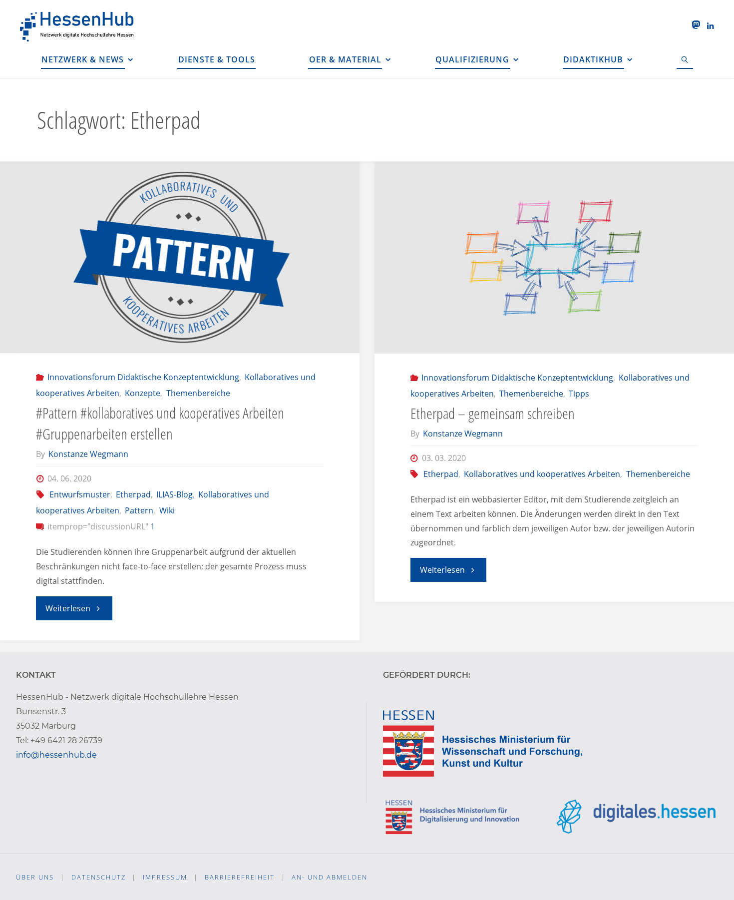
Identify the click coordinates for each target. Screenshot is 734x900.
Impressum (165, 877)
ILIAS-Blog (174, 494)
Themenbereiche (198, 393)
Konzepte (142, 393)
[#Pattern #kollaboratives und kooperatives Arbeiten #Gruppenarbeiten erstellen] (180, 257)
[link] (685, 60)
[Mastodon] (696, 25)
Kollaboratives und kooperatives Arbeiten (542, 473)
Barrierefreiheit (240, 877)
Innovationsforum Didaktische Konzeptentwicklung (143, 377)
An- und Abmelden (329, 877)
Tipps (579, 393)
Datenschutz (98, 877)
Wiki (166, 510)
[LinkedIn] (710, 25)
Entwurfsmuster (79, 494)
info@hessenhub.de (56, 755)
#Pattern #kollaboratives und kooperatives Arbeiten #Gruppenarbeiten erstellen (160, 423)
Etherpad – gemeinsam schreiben (492, 413)
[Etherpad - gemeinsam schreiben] (554, 258)
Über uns (35, 877)
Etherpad (133, 494)
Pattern (139, 510)
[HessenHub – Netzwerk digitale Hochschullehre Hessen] (77, 24)
